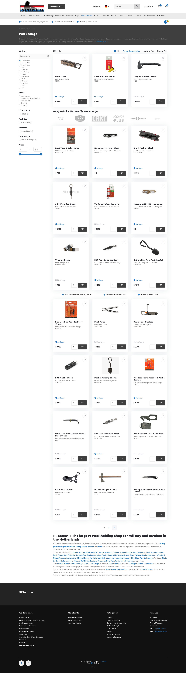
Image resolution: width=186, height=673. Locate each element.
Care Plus (24, 69)
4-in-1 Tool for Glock (143, 148)
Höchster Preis (162, 51)
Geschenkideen (149, 16)
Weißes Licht (26, 122)
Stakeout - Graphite (143, 322)
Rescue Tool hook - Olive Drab (148, 434)
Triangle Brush (62, 260)
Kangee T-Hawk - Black (145, 77)
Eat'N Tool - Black (63, 490)
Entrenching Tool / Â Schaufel (148, 260)
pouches (118, 564)
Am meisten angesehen (131, 51)
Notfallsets (161, 16)
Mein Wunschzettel (74, 623)
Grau (24, 103)
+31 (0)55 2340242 (159, 629)
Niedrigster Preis (148, 51)
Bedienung (96, 6)
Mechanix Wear (71, 558)
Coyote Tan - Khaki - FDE (30, 98)
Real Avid (24, 83)
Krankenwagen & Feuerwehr (54, 16)
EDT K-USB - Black (64, 378)
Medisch (97, 16)
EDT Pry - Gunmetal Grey (106, 260)
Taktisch (22, 16)
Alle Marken (25, 60)
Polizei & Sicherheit (34, 16)
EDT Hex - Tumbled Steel (106, 434)
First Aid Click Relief (104, 77)
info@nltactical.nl (161, 631)
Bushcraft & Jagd (72, 16)
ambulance (71, 547)
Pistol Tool (60, 77)
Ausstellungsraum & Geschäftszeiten (31, 620)
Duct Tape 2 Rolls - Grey (67, 148)
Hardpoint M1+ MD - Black (106, 148)
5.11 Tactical (25, 63)
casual (86, 564)
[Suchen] (137, 6)
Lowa (23, 79)
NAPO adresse (24, 629)
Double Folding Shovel (105, 378)
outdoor (91, 547)
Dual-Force (99, 322)
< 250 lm (25, 114)
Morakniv (24, 81)
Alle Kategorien (55, 6)
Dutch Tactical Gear (60, 555)
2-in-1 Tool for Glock (65, 204)
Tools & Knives (86, 16)
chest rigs (132, 564)
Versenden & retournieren (27, 626)
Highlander (25, 76)
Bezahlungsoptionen (26, 623)
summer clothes (63, 564)
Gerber (23, 74)
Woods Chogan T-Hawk (105, 490)
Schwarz (25, 101)
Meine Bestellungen (74, 620)
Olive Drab (25, 96)
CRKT (23, 67)
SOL (22, 88)
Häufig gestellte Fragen (26, 631)
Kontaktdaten (23, 634)
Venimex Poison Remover (107, 204)
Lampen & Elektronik (126, 16)
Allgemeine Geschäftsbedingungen (31, 637)
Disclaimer (22, 640)
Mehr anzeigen (101, 42)
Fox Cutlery (25, 72)
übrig (24, 105)
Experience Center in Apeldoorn (117, 569)
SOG (23, 85)
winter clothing (76, 564)
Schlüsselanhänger (28, 140)
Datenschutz (23, 643)
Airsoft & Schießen (109, 16)
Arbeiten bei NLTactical (26, 645)
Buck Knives (25, 65)
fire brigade (62, 547)
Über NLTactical (24, 617)
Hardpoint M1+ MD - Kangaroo (148, 204)
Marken (138, 16)
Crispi (148, 552)
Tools (33, 29)
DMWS (103, 661)
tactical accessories (145, 564)
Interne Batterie (27, 131)
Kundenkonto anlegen (75, 617)
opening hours (147, 569)
